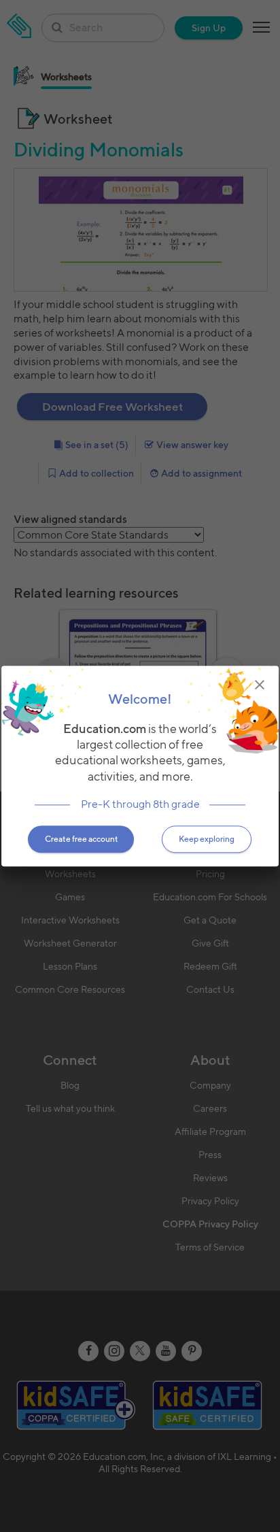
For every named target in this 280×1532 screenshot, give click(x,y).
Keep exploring (206, 839)
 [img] (259, 685)
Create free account (81, 839)
